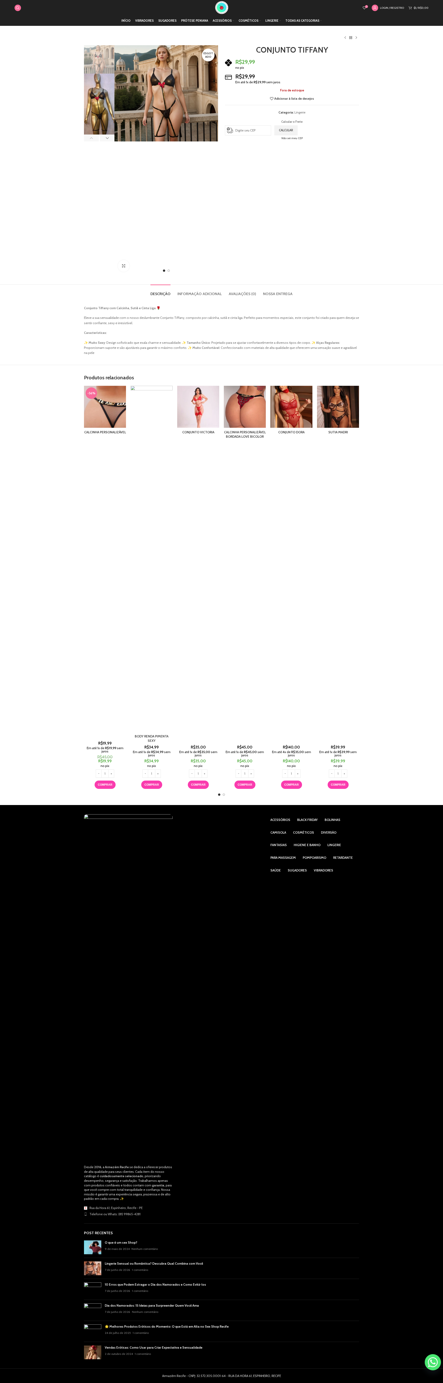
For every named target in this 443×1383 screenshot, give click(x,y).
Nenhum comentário (145, 1249)
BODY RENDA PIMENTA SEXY (151, 738)
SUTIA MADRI (338, 432)
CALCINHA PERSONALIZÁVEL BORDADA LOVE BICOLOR (245, 434)
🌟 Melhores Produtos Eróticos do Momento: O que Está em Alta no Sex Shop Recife (167, 1326)
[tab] (160, 291)
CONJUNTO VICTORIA (198, 432)
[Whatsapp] (433, 1362)
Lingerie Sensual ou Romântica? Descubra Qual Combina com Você (154, 1263)
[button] (91, 138)
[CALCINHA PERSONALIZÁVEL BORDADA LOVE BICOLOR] (245, 407)
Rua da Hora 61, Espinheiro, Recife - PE (116, 1208)
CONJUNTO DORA (291, 432)
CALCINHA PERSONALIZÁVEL (105, 432)
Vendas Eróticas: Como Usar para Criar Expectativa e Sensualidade (153, 1347)
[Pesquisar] (17, 7)
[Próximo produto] (356, 38)
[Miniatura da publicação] (92, 1247)
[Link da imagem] (128, 987)
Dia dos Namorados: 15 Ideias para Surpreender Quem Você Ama (152, 1305)
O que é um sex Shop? (121, 1242)
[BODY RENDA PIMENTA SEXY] (152, 559)
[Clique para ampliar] (123, 266)
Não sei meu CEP (292, 138)
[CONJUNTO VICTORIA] (198, 407)
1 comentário (140, 1270)
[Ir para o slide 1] (219, 794)
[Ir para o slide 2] (224, 794)
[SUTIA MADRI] (338, 407)
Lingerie (299, 112)
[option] (164, 270)
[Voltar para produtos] (350, 38)
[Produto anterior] (345, 38)
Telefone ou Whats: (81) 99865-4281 (115, 1214)
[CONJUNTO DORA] (291, 407)
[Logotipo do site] (221, 7)
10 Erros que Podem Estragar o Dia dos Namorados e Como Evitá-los (155, 1284)
